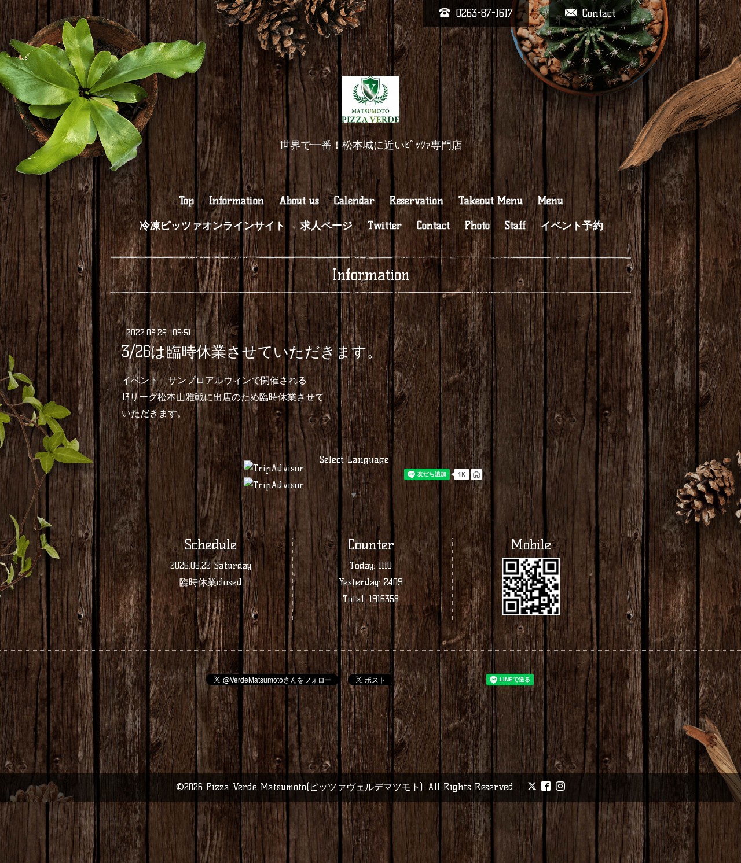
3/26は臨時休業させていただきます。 (252, 351)
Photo (477, 225)
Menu (550, 200)
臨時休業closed (210, 582)
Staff (515, 225)
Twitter (385, 225)
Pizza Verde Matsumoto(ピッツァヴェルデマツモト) (314, 786)
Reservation (416, 200)
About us (299, 200)
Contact (433, 225)
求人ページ (326, 225)
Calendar (354, 200)
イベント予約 (572, 225)
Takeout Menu (490, 200)
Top (186, 200)
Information (236, 200)
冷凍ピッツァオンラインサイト (212, 225)
